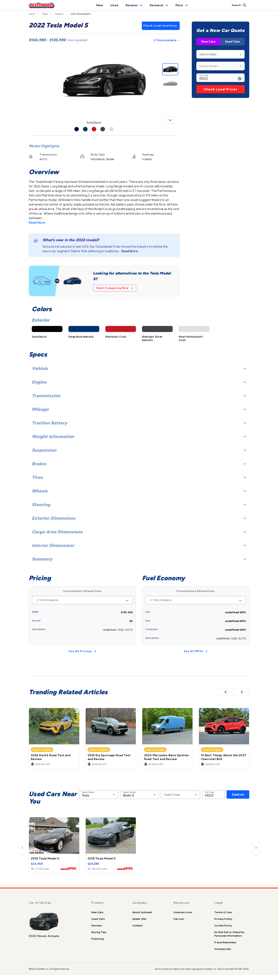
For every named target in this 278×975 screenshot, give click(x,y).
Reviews (96, 925)
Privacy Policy (223, 919)
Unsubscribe (222, 949)
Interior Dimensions (53, 545)
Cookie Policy (223, 925)
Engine (39, 382)
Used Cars (232, 41)
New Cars (208, 41)
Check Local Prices (220, 89)
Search (238, 794)
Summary (42, 559)
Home (32, 14)
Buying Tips (99, 932)
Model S (59, 14)
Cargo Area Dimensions (57, 531)
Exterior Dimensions (53, 518)
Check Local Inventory (160, 25)
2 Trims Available (164, 40)
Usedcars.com (182, 912)
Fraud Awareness (225, 942)
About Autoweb (142, 912)
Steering (41, 504)
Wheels (40, 491)
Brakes (39, 463)
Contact (137, 925)
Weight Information (53, 436)
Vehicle (40, 368)
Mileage (40, 409)
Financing (97, 938)
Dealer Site (139, 919)
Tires (37, 477)
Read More (37, 222)
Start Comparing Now (112, 288)
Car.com (178, 919)
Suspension (44, 450)
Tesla (45, 14)
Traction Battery (49, 423)
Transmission (46, 395)
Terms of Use (223, 912)
